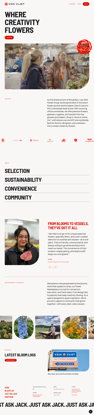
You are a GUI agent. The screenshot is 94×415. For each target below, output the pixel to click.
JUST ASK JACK (11, 394)
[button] (90, 411)
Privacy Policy (57, 395)
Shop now (9, 397)
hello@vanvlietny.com (59, 389)
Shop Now (9, 37)
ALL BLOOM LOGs (11, 360)
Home (7, 387)
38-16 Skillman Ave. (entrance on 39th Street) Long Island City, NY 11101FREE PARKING (76, 392)
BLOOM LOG (9, 390)
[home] (14, 4)
